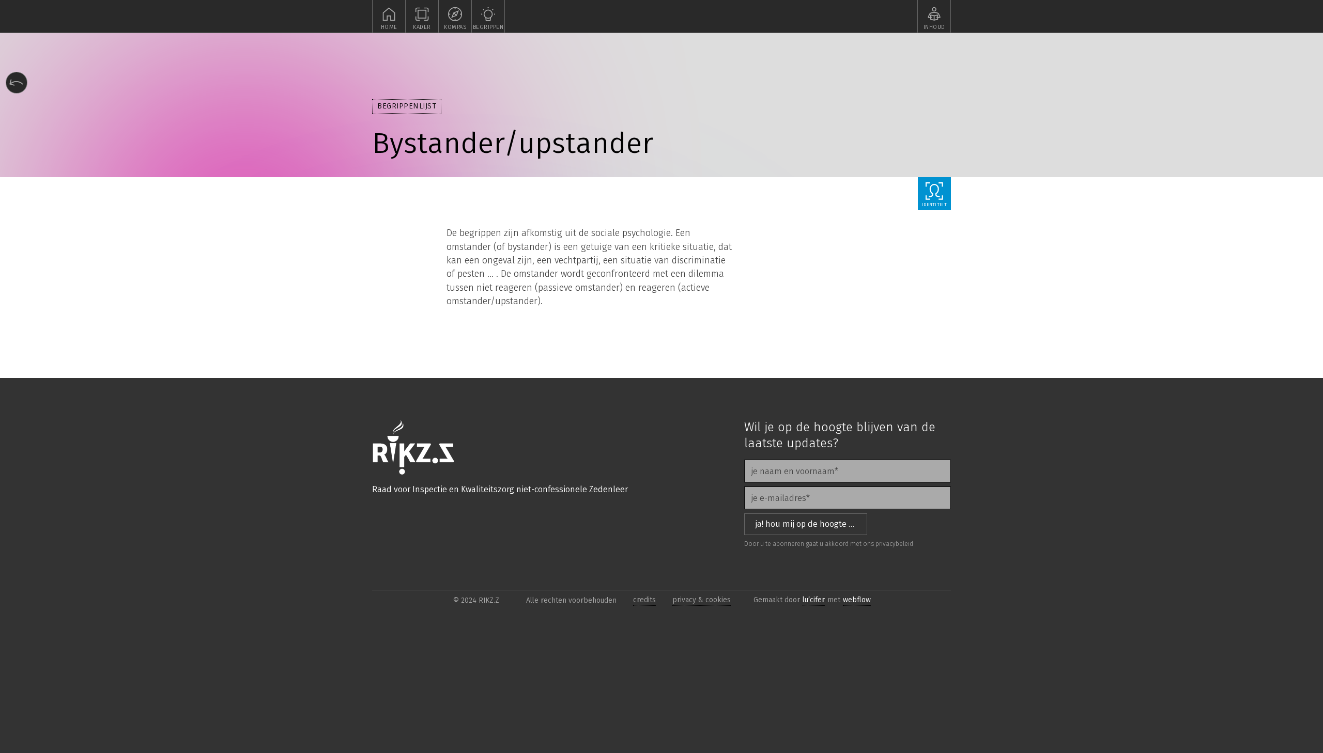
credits (644, 599)
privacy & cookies (701, 599)
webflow (857, 599)
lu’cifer (814, 599)
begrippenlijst (406, 106)
